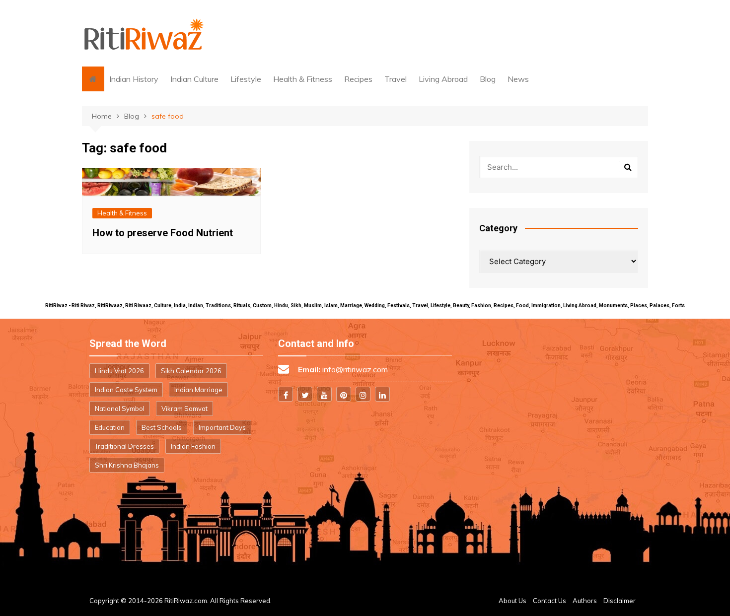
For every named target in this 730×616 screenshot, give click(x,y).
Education (110, 427)
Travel (395, 79)
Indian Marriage (198, 390)
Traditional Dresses (124, 446)
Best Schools (162, 427)
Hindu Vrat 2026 (119, 371)
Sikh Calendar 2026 (191, 371)
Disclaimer (619, 601)
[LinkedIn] (382, 394)
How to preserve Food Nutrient (162, 233)
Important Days (222, 427)
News (518, 79)
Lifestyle (245, 79)
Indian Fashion (193, 446)
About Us (512, 601)
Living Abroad (443, 79)
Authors (585, 601)
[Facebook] (285, 394)
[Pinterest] (343, 394)
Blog (488, 79)
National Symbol (120, 408)
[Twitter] (304, 394)
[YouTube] (324, 394)
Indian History (133, 79)
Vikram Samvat (184, 408)
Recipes (358, 79)
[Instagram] (363, 394)
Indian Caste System (126, 390)
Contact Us (549, 601)
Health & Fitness (302, 79)
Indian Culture (194, 79)
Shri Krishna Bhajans (127, 465)
